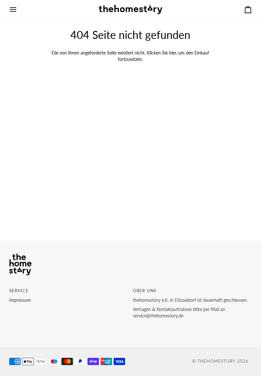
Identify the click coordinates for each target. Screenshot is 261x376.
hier (172, 52)
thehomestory (216, 361)
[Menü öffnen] (18, 9)
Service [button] (19, 290)
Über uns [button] (144, 290)
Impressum (20, 300)
